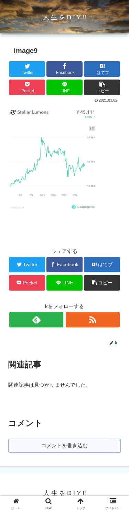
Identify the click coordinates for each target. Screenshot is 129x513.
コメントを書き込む (64, 445)
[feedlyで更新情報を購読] (36, 319)
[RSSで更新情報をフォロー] (93, 319)
